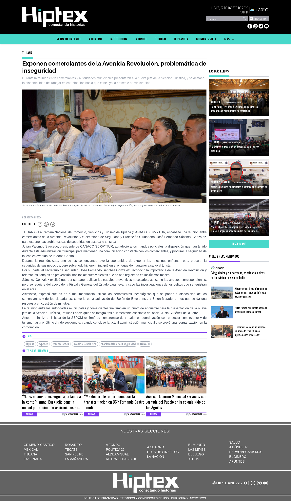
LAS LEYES (197, 449)
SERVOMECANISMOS (245, 452)
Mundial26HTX (206, 39)
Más (227, 39)
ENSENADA (33, 459)
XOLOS (193, 459)
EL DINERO (237, 456)
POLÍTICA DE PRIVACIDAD (101, 498)
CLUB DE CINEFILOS (163, 452)
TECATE (71, 449)
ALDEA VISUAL (117, 454)
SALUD (234, 442)
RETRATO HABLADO (121, 459)
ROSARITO (73, 445)
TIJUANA (30, 454)
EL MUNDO (196, 445)
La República (118, 39)
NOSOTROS (198, 498)
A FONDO (113, 445)
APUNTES (237, 461)
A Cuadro (95, 39)
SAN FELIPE (74, 454)
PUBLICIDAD (179, 498)
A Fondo (141, 39)
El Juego (160, 39)
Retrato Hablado (68, 39)
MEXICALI (31, 449)
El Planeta (181, 39)
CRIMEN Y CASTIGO (39, 445)
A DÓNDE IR (238, 447)
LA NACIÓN (155, 456)
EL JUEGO (196, 454)
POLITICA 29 (115, 449)
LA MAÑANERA (76, 459)
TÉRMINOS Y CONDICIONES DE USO (144, 498)
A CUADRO (155, 447)
